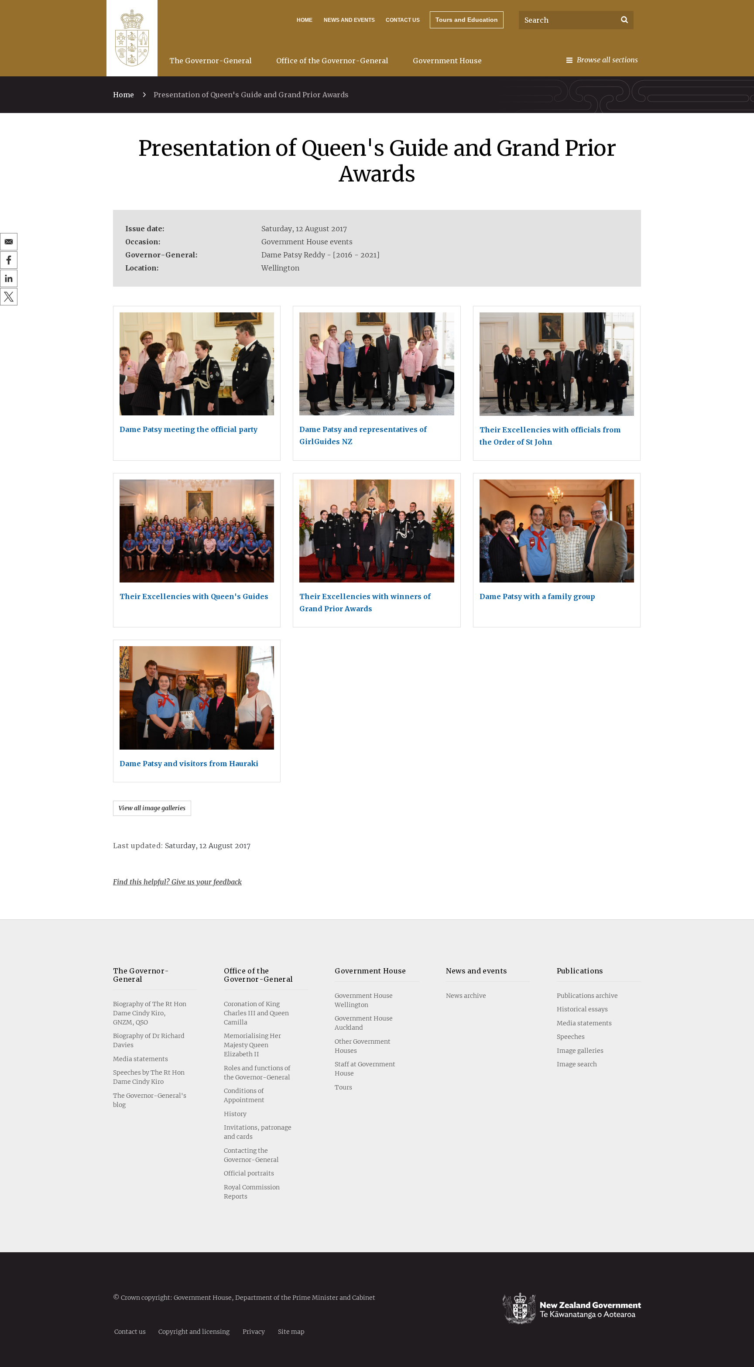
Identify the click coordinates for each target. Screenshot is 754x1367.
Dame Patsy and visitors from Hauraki (189, 763)
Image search (577, 1064)
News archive (466, 996)
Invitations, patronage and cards (257, 1132)
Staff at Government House (365, 1068)
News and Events (349, 20)
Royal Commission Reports (252, 1191)
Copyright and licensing (194, 1331)
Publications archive (587, 996)
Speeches (571, 1037)
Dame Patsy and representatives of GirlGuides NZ (363, 435)
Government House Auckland (364, 1022)
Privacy (254, 1331)
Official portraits (249, 1173)
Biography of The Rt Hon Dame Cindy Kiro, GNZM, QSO (149, 1013)
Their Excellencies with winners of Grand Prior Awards (365, 602)
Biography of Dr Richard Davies (149, 1040)
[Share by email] (8, 241)
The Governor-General (210, 60)
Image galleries (580, 1051)
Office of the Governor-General (332, 60)
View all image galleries (152, 808)
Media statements (140, 1059)
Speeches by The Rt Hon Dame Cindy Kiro (149, 1077)
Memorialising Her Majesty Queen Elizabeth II (252, 1045)
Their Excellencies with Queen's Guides (194, 596)
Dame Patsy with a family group (537, 596)
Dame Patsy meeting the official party (188, 429)
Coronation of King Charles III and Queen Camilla (256, 1013)
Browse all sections (607, 59)
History (235, 1114)
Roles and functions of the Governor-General (257, 1072)
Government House (447, 60)
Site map (291, 1331)
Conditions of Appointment (244, 1095)
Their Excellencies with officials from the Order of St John (550, 435)
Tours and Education (466, 19)
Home (304, 20)
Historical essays (582, 1009)
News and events (476, 970)
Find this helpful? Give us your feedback (177, 881)
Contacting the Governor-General (251, 1155)
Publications (580, 970)
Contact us (403, 20)
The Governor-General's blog (149, 1100)
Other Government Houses (363, 1046)
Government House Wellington (364, 1000)
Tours (343, 1087)
